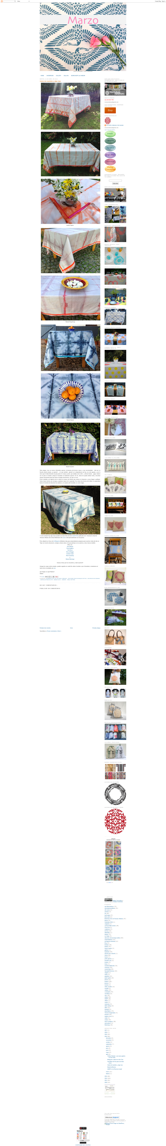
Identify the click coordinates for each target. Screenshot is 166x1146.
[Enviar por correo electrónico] (48, 577)
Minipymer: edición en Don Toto (115, 1059)
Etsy (106, 943)
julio (107, 1048)
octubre (108, 1042)
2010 (106, 1082)
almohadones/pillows (110, 908)
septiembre (109, 1044)
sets (106, 995)
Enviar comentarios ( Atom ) (54, 631)
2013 (106, 1076)
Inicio (71, 628)
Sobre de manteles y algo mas (115, 1065)
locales (107, 962)
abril (107, 1054)
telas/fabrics (108, 1011)
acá (64, 537)
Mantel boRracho (111, 1067)
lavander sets (108, 960)
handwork (107, 951)
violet (106, 1018)
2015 (106, 1034)
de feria (107, 931)
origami (107, 972)
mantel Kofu (75, 535)
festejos (107, 944)
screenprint (107, 992)
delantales (107, 932)
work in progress (109, 1021)
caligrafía (107, 924)
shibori (64, 579)
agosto (108, 1046)
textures (107, 1014)
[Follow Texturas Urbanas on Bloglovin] (112, 1118)
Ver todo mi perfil (110, 129)
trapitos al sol (108, 1016)
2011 (106, 1080)
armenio (107, 911)
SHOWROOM (50, 75)
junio (107, 1050)
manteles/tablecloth (46, 579)
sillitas (106, 1000)
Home (106, 955)
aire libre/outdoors (109, 906)
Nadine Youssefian (117, 900)
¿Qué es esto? (110, 896)
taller (106, 1007)
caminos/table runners (110, 925)
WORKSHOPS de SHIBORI (78, 75)
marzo (107, 1071)
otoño (106, 974)
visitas (106, 1019)
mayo (107, 1052)
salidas (107, 990)
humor (106, 957)
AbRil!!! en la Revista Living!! (114, 1069)
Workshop (107, 1025)
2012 (106, 1078)
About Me (66, 75)
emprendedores (109, 939)
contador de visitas (83, 1145)
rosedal (107, 988)
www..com (109, 882)
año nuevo (107, 910)
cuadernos (107, 929)
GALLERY (58, 75)
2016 (106, 1032)
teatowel (107, 1009)
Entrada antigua (96, 628)
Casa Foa (107, 927)
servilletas (107, 993)
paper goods (108, 978)
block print (107, 917)
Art (105, 913)
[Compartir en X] (51, 577)
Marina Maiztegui (70, 559)
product (107, 981)
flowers (107, 946)
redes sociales (108, 986)
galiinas (107, 950)
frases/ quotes (108, 948)
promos (107, 983)
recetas (107, 985)
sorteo (106, 1002)
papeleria (107, 976)
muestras (107, 967)
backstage (107, 915)
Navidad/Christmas (109, 971)
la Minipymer (56, 541)
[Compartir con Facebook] (53, 577)
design (106, 934)
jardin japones (108, 958)
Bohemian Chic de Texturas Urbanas (56, 578)
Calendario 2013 (109, 922)
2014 (106, 1036)
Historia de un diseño (110, 953)
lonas (106, 964)
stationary (107, 1004)
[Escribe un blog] (49, 577)
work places (108, 1023)
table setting (71, 579)
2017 (106, 1030)
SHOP (106, 999)
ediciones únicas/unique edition (77, 578)
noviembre (109, 1040)
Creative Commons (118, 901)
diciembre (108, 1038)
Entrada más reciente (45, 628)
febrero (108, 1073)
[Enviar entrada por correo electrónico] (46, 576)
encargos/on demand (94, 578)
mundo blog (57, 579)
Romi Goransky (70, 555)
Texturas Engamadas (110, 1012)
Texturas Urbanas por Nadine (115, 125)
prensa (106, 979)
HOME (42, 75)
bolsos (106, 920)
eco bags (107, 936)
